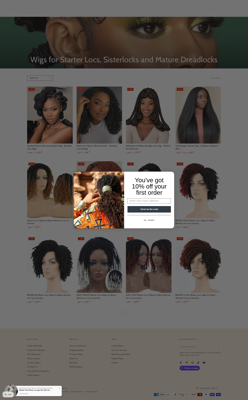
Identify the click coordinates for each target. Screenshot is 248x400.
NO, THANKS (149, 220)
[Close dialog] (171, 174)
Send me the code (149, 209)
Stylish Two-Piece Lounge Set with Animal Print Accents (35, 390)
